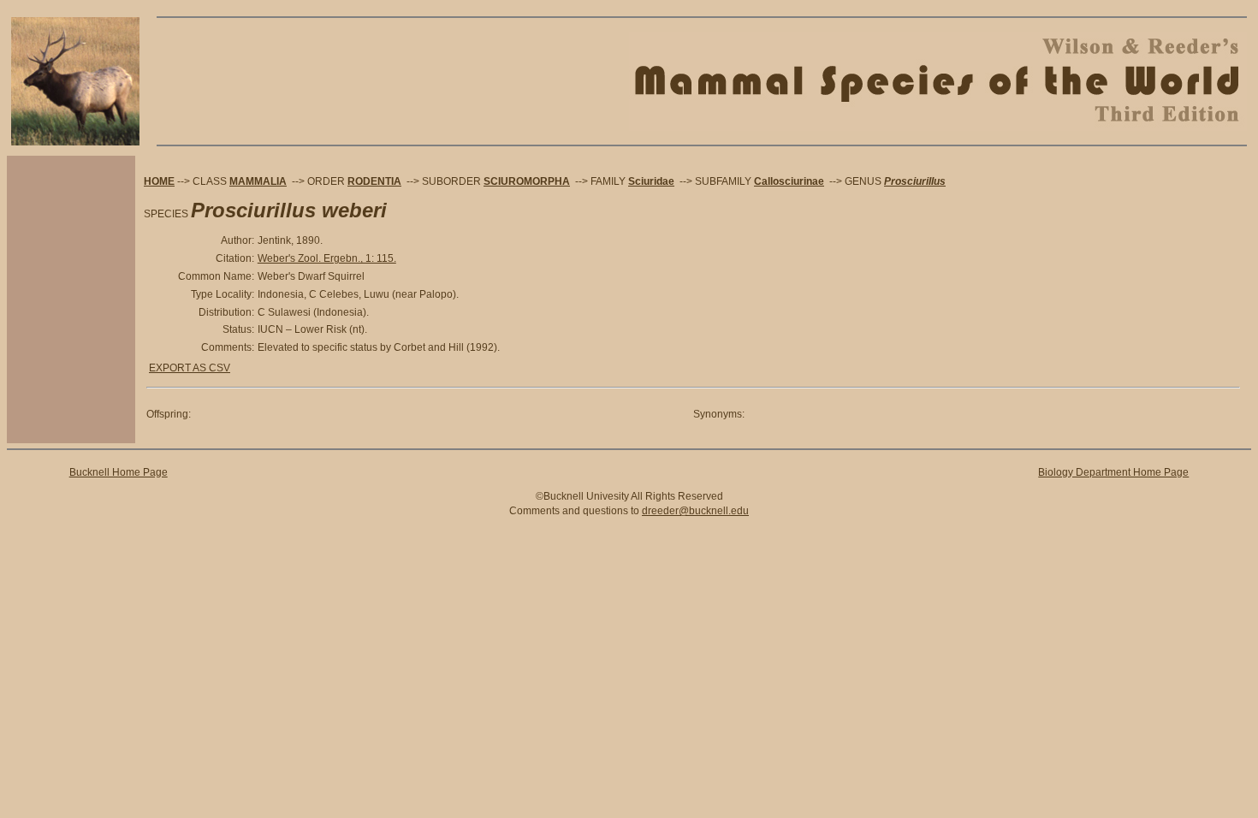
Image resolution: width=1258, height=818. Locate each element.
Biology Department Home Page (1113, 472)
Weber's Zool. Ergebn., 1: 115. (327, 258)
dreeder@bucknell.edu (695, 511)
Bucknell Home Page (118, 472)
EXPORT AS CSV (189, 368)
